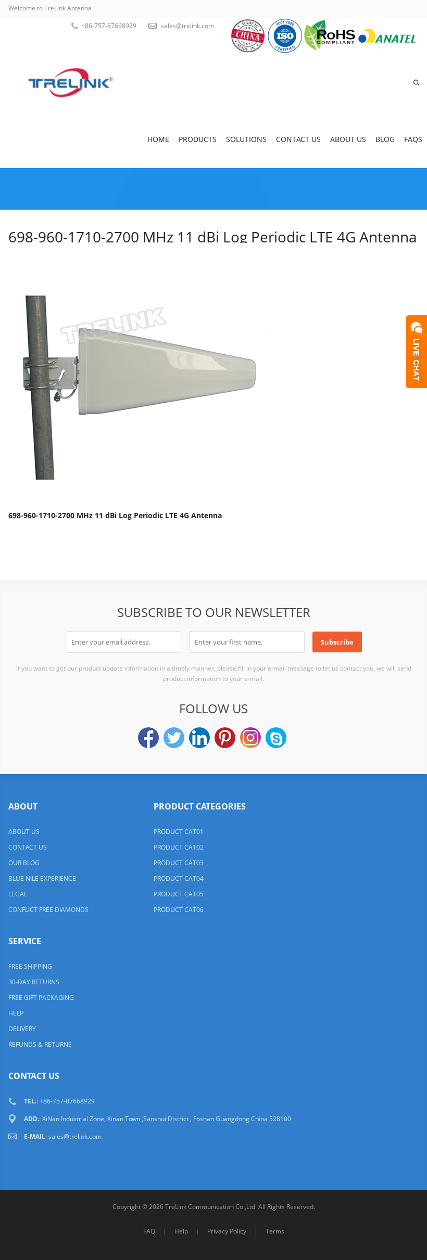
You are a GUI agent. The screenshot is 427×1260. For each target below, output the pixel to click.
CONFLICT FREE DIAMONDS (48, 909)
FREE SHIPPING (30, 966)
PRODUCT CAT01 (179, 831)
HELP (15, 1013)
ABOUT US (24, 831)
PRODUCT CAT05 (179, 894)
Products (198, 139)
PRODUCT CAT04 (179, 878)
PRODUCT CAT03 (179, 862)
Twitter (174, 737)
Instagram (250, 737)
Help (181, 1231)
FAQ (149, 1231)
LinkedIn (199, 737)
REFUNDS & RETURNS (40, 1044)
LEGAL (17, 894)
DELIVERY (22, 1028)
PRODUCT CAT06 (179, 909)
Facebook (148, 737)
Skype (276, 737)
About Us (348, 139)
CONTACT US (27, 847)
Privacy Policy (226, 1231)
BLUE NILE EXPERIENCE (42, 878)
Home (158, 139)
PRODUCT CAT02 (179, 847)
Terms (275, 1231)
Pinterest (225, 737)
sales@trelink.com (187, 25)
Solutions (246, 139)
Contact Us (298, 139)
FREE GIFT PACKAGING (41, 997)
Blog (385, 139)
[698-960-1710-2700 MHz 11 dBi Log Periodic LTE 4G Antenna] (138, 374)
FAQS (413, 139)
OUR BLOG (24, 862)
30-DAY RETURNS (33, 982)
